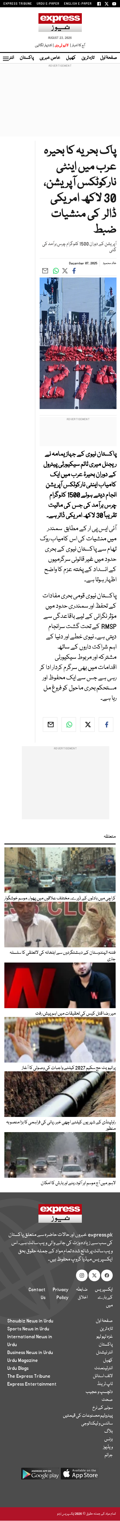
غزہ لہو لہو (104, 1336)
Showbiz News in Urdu (30, 1321)
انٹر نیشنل (104, 1352)
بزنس (108, 1439)
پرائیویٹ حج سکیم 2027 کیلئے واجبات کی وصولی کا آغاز (69, 1068)
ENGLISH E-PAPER (78, 3)
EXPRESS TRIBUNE (17, 3)
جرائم (109, 1455)
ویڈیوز (108, 1447)
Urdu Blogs (18, 1368)
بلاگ (108, 1431)
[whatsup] (68, 724)
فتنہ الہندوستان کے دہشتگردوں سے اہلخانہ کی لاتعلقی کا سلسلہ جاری (63, 956)
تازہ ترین (88, 57)
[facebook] (106, 724)
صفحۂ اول (108, 57)
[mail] (50, 724)
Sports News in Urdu (28, 1328)
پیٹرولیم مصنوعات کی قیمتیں (88, 1415)
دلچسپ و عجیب (99, 1392)
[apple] (80, 1476)
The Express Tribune (28, 1376)
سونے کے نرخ (102, 1407)
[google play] (40, 1476)
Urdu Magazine (22, 1360)
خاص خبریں (50, 57)
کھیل (71, 57)
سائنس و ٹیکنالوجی (97, 1423)
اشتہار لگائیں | (44, 45)
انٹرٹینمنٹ (103, 1368)
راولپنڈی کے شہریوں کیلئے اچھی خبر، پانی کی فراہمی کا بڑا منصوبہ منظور (61, 1125)
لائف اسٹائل (103, 1376)
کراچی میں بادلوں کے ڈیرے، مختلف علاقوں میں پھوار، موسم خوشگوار (60, 898)
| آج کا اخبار (77, 45)
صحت (107, 1399)
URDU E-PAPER (48, 3)
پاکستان (27, 57)
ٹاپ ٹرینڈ (105, 1384)
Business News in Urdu (30, 1352)
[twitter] (87, 724)
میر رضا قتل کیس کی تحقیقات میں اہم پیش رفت (75, 1013)
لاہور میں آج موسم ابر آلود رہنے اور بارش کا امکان (78, 1183)
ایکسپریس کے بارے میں (104, 1297)
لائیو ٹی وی (61, 45)
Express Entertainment (32, 1384)
